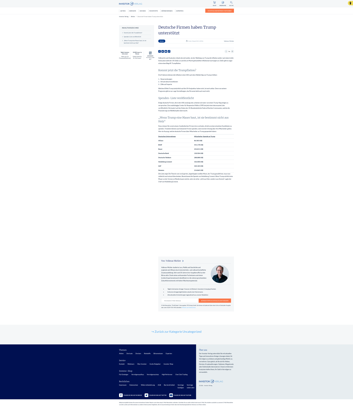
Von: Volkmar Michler (171, 261)
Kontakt (122, 364)
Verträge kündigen (181, 386)
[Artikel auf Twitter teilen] (162, 51)
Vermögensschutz (153, 374)
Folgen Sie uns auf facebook (133, 395)
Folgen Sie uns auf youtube (182, 395)
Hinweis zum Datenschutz (189, 307)
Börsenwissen (167, 11)
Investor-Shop (168, 364)
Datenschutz (133, 385)
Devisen (143, 11)
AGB (159, 385)
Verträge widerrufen (190, 386)
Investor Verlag (123, 16)
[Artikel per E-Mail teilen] (166, 51)
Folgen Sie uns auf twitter (157, 395)
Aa (229, 51)
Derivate (132, 11)
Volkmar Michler (229, 41)
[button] (350, 3)
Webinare (131, 364)
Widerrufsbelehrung (148, 385)
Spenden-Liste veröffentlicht (132, 36)
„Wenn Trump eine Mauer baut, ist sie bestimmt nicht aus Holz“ (135, 42)
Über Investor (142, 364)
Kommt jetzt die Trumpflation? (133, 33)
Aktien (123, 11)
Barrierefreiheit (169, 385)
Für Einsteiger (123, 374)
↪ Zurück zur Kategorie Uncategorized (177, 331)
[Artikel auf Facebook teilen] (159, 51)
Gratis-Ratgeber (155, 364)
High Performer (167, 374)
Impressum (122, 385)
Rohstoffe (153, 11)
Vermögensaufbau (137, 374)
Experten (179, 11)
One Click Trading (181, 374)
